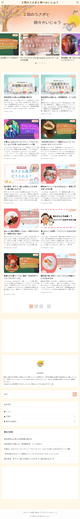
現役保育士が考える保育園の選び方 (18, 439)
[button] (34, 63)
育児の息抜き (11, 421)
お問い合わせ (35, 512)
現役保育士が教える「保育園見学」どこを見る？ (23, 444)
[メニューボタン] (2, 2)
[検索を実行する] (75, 394)
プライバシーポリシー (48, 512)
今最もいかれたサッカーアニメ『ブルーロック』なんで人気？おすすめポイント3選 (37, 449)
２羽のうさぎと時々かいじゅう (40, 2)
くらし (8, 411)
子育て (8, 416)
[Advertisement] (40, 335)
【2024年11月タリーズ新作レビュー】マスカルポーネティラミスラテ (31, 454)
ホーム (26, 512)
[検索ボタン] (77, 2)
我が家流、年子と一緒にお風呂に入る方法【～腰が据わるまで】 (29, 459)
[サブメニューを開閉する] (74, 416)
